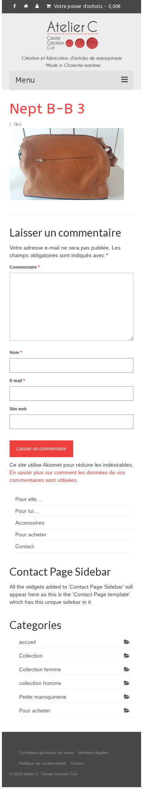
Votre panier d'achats (87, 6)
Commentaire (24, 267)
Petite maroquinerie (42, 697)
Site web (18, 409)
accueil (27, 642)
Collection (31, 656)
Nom (16, 352)
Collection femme (40, 669)
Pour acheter (34, 710)
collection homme (40, 683)
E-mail (17, 380)
